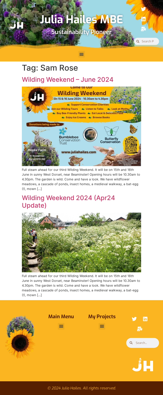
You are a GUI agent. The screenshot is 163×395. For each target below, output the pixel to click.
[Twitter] (143, 9)
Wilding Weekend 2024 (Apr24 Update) (68, 201)
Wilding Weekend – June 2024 (68, 79)
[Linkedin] (143, 19)
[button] (81, 54)
